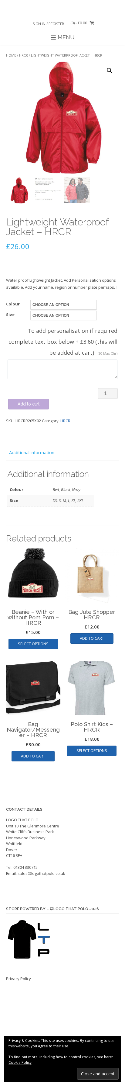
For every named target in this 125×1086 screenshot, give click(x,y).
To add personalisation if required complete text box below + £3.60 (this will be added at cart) (62, 341)
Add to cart (28, 404)
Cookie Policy (20, 1062)
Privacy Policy (18, 978)
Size (10, 314)
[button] (109, 70)
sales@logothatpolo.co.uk (41, 873)
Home (11, 55)
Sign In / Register (48, 24)
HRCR (23, 55)
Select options (33, 643)
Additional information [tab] (31, 452)
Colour (13, 304)
